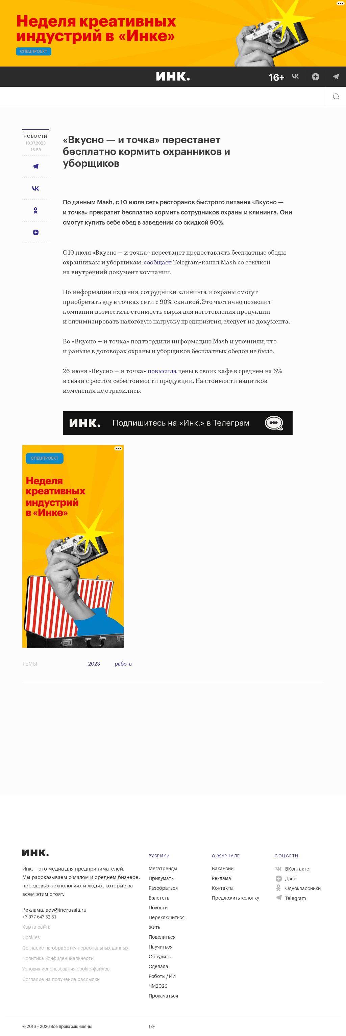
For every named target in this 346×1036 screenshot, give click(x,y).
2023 (94, 664)
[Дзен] (315, 77)
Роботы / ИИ (162, 976)
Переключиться (166, 917)
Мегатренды (163, 868)
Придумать (161, 878)
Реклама (221, 878)
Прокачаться (163, 996)
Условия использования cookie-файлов (65, 969)
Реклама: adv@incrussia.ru (54, 910)
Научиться (160, 947)
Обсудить (160, 957)
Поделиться (162, 937)
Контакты (222, 888)
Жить (154, 927)
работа (123, 664)
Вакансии (222, 868)
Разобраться (163, 888)
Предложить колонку (235, 898)
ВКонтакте (296, 869)
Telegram (295, 898)
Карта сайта (36, 927)
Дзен (290, 879)
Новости (158, 908)
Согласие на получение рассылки (61, 979)
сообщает (158, 262)
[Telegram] (336, 77)
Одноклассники (302, 888)
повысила (162, 371)
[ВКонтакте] (295, 77)
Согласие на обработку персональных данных (75, 948)
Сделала (158, 966)
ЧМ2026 (158, 986)
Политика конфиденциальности (58, 958)
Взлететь (159, 898)
